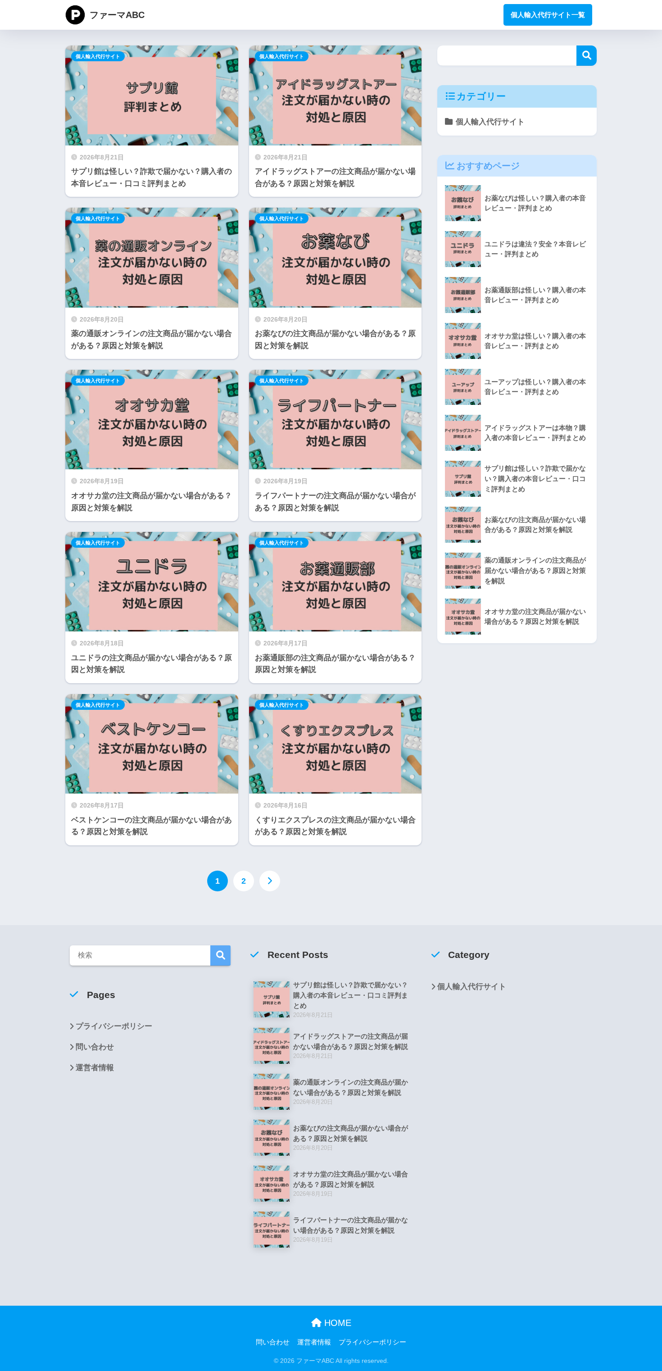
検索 (586, 55)
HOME (336, 1323)
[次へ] (269, 881)
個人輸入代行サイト (98, 56)
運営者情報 (95, 1067)
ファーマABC (117, 15)
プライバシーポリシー (114, 1026)
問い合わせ (95, 1046)
